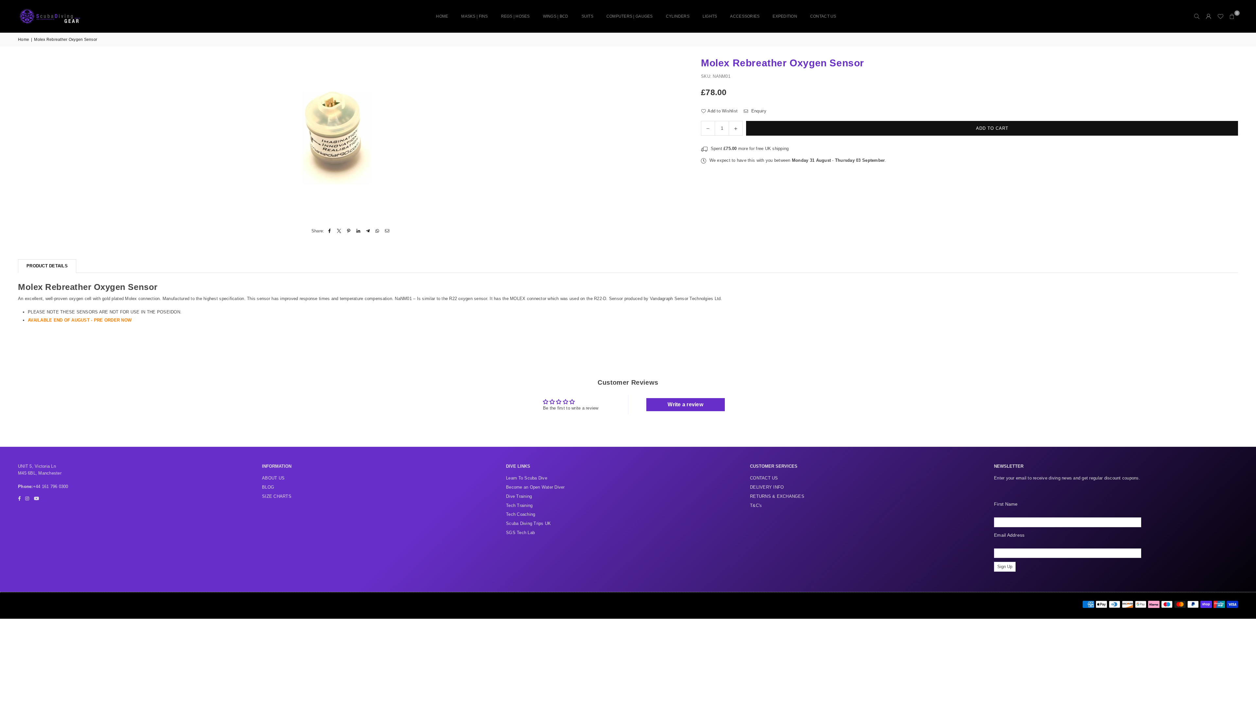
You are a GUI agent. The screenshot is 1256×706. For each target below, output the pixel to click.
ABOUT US (273, 478)
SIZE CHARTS (276, 496)
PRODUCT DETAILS (47, 265)
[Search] (1197, 16)
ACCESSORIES (744, 16)
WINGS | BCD (555, 16)
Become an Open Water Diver (535, 487)
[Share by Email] (387, 231)
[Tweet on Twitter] (339, 231)
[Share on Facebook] (329, 231)
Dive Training (519, 496)
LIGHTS (710, 16)
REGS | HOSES (515, 16)
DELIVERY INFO (767, 487)
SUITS (587, 16)
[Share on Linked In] (358, 231)
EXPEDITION (785, 16)
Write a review (685, 404)
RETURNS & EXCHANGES (777, 496)
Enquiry (758, 111)
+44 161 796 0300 (50, 486)
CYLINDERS (677, 16)
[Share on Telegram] (368, 231)
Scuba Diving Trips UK (528, 523)
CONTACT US (823, 16)
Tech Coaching (520, 514)
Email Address (1009, 535)
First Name (1006, 504)
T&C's (756, 505)
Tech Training (519, 505)
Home (442, 16)
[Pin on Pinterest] (348, 231)
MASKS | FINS (474, 16)
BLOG (268, 487)
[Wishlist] (1220, 16)
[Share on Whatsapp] (377, 231)
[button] (1232, 16)
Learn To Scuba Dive (526, 478)
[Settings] (1208, 16)
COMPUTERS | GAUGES (629, 16)
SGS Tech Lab (520, 532)
